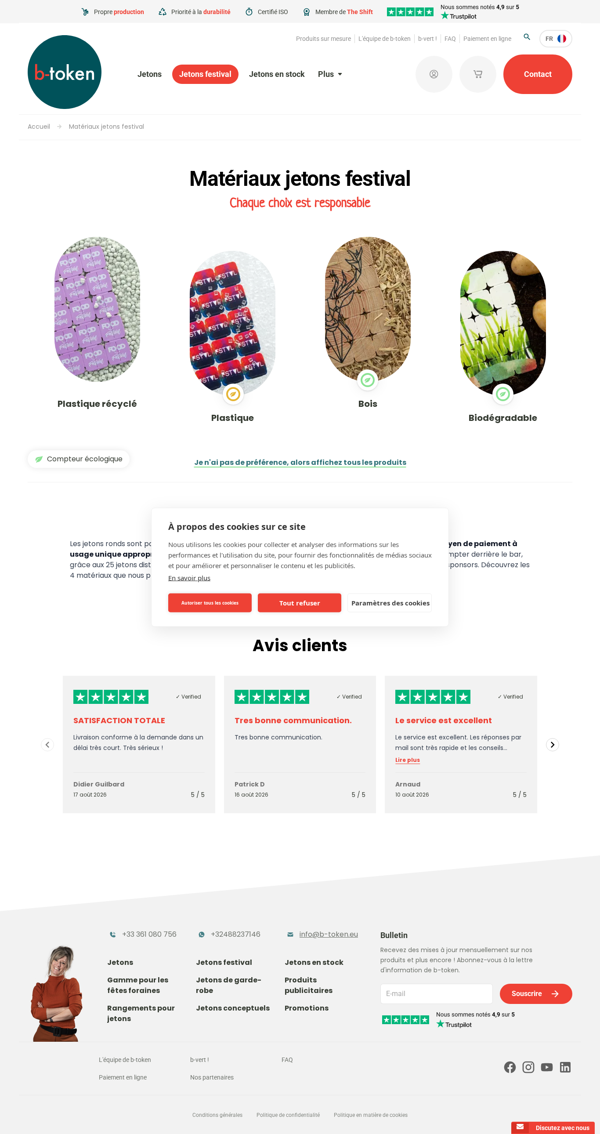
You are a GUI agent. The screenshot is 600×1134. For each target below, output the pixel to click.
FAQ (450, 38)
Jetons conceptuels (233, 1008)
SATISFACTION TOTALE (119, 720)
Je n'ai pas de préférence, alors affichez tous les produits (300, 462)
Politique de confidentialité (288, 1115)
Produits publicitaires (309, 985)
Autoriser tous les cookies (210, 603)
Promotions (307, 1008)
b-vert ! (427, 38)
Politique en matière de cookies (371, 1115)
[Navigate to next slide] (552, 744)
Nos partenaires (212, 1077)
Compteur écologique (85, 459)
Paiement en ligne (487, 38)
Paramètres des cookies (390, 602)
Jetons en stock (277, 74)
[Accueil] (64, 72)
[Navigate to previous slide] (47, 744)
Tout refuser (299, 602)
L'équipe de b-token (384, 38)
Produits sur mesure (323, 38)
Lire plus (407, 760)
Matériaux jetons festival (106, 126)
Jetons (149, 74)
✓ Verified (188, 696)
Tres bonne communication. (293, 720)
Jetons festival (205, 74)
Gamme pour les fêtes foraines (137, 985)
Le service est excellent (443, 720)
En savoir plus (189, 577)
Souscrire (527, 993)
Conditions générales (217, 1115)
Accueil (39, 126)
